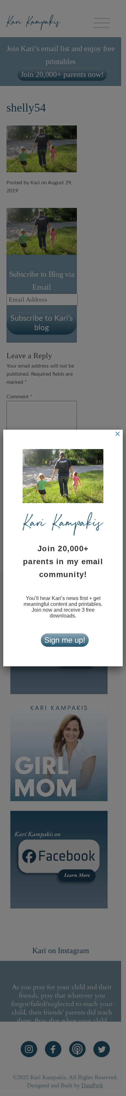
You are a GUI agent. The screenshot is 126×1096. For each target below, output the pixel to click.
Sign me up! (64, 640)
